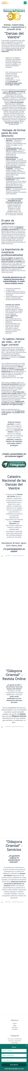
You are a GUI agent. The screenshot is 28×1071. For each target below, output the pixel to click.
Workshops (14, 1043)
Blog (14, 1025)
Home (15, 1023)
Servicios (14, 1027)
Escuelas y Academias (15, 1039)
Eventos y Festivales (15, 1041)
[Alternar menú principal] (25, 2)
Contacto (15, 1029)
